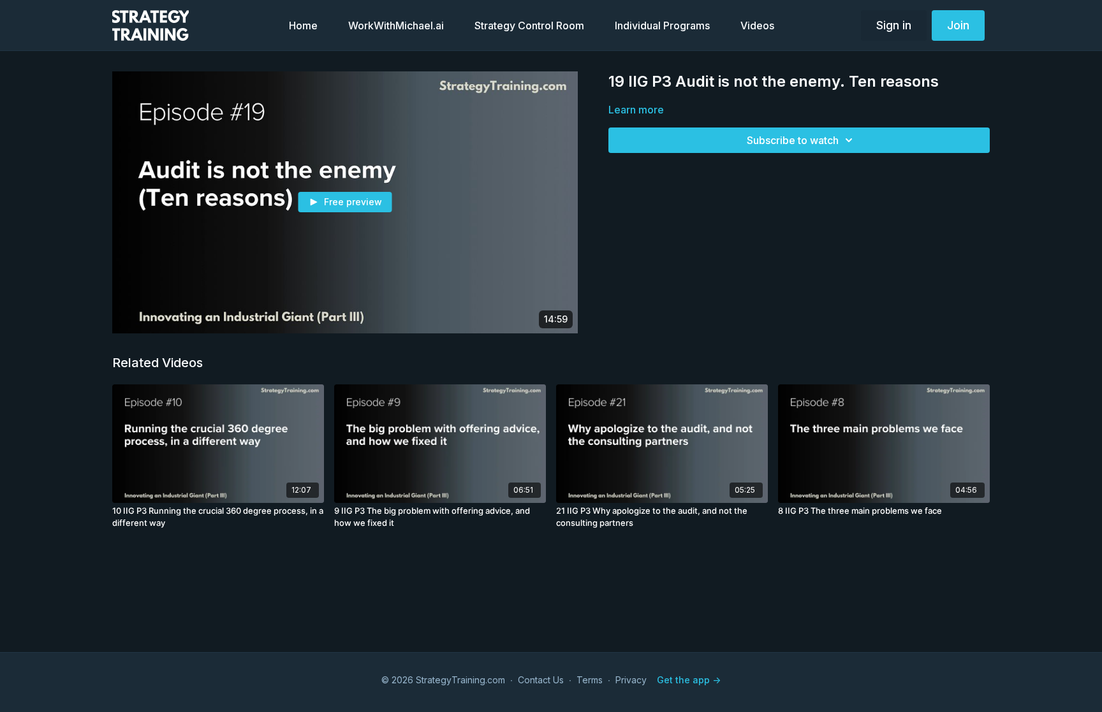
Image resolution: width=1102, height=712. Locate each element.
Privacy (631, 679)
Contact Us (541, 679)
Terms (590, 679)
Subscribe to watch (793, 140)
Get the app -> (689, 679)
